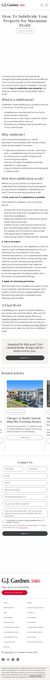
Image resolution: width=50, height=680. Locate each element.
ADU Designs (8, 617)
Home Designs (32, 617)
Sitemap (6, 647)
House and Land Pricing (35, 642)
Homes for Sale (8, 622)
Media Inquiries (8, 607)
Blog (5, 612)
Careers (29, 602)
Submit (24, 533)
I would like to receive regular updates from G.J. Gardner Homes (25, 521)
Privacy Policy (23, 527)
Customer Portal (9, 642)
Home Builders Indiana (34, 632)
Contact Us (30, 612)
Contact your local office (33, 325)
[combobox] (25, 489)
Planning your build (25, 31)
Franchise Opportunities (35, 607)
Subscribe (24, 358)
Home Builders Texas (10, 637)
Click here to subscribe (13, 593)
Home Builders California (12, 627)
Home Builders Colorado (35, 627)
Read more (25, 438)
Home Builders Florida (11, 632)
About (6, 602)
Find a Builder (31, 622)
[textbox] (25, 490)
